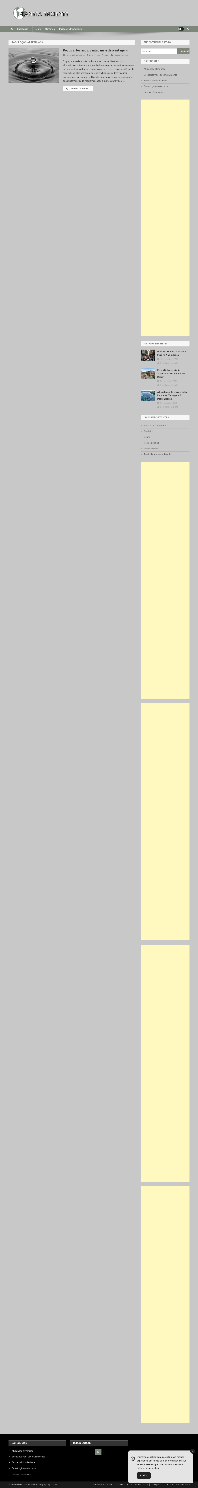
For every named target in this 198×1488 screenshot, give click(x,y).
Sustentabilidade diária (155, 80)
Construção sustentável (156, 86)
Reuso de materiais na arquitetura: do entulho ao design (171, 373)
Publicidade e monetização (157, 454)
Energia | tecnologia (153, 92)
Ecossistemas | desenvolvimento (160, 75)
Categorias (22, 29)
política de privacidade (148, 1468)
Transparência (151, 448)
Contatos (50, 29)
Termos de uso (151, 443)
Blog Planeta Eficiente (98, 55)
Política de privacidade (70, 29)
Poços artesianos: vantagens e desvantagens (95, 50)
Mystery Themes (50, 1485)
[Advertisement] (165, 218)
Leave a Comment (122, 55)
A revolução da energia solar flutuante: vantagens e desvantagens (172, 395)
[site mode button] (181, 29)
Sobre (38, 29)
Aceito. (143, 1475)
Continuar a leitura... (79, 88)
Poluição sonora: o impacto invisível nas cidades (171, 353)
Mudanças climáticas (155, 69)
